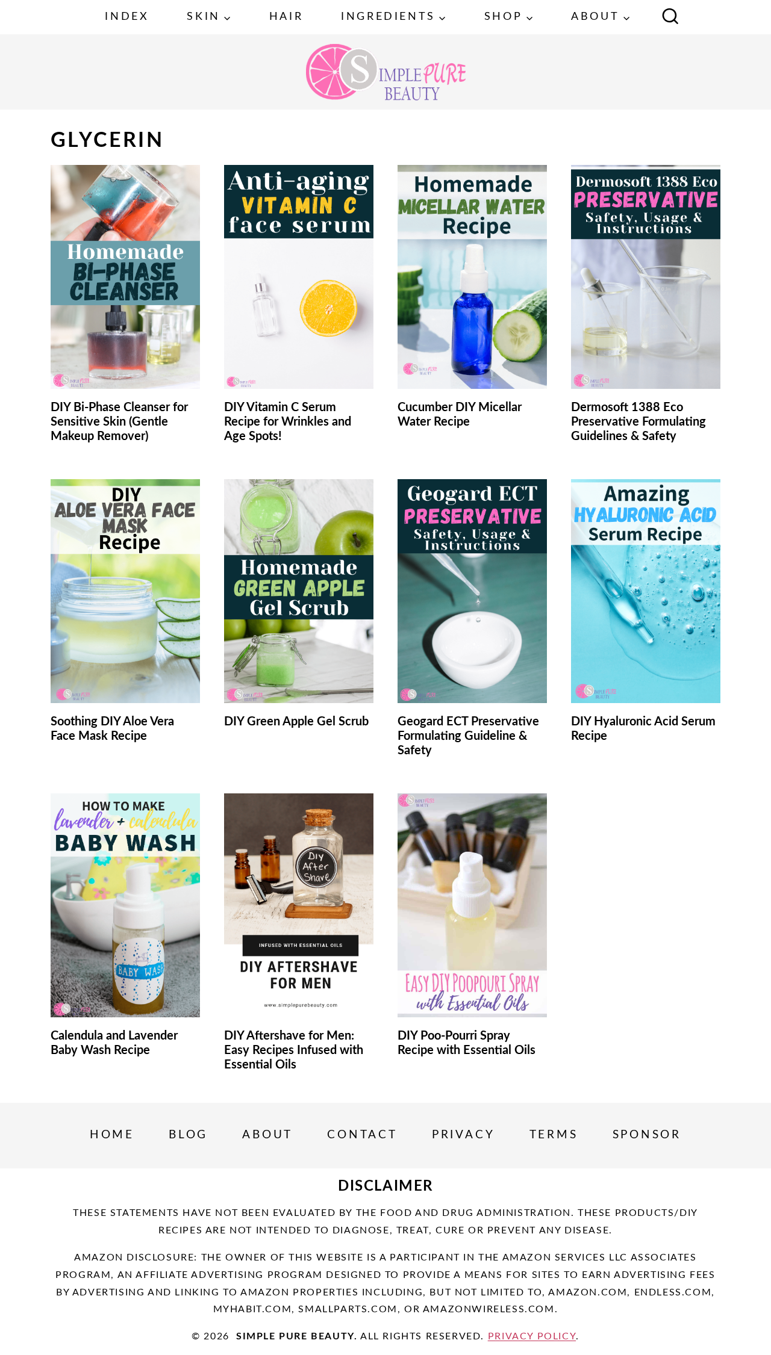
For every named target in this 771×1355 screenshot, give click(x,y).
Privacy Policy (532, 1336)
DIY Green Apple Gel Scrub (296, 722)
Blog (188, 1135)
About (267, 1135)
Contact (362, 1135)
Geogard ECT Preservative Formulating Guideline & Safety (468, 736)
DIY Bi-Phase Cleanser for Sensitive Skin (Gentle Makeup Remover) (119, 422)
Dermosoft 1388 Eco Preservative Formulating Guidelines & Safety (638, 422)
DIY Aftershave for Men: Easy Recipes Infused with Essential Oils (293, 1050)
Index (127, 16)
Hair (286, 16)
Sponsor (647, 1135)
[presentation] (125, 277)
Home (112, 1135)
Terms (553, 1135)
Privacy (463, 1135)
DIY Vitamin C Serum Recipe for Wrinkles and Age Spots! (287, 422)
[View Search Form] (670, 17)
